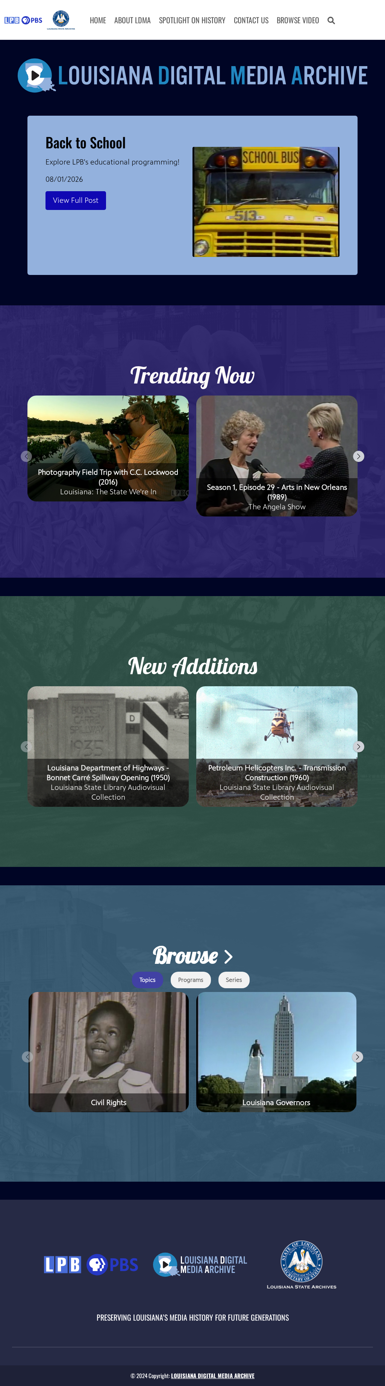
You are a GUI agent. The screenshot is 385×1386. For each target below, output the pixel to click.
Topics (147, 979)
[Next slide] (358, 456)
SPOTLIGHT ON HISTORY (192, 20)
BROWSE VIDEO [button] (298, 20)
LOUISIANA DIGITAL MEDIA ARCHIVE (213, 1375)
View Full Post (76, 200)
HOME (98, 20)
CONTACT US (251, 20)
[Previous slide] (26, 456)
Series (234, 979)
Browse (188, 955)
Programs (190, 979)
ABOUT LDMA (132, 20)
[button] (331, 20)
